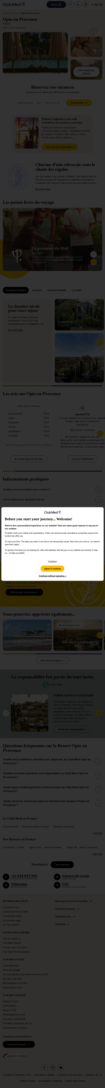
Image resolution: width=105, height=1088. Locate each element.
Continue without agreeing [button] (52, 575)
